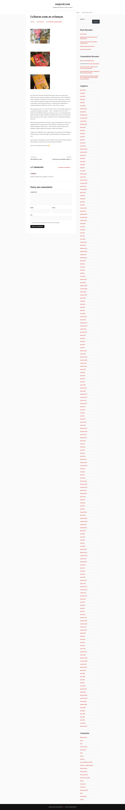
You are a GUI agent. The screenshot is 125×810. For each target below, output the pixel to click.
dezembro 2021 (83, 248)
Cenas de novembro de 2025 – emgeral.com (89, 71)
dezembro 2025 (83, 114)
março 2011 (82, 614)
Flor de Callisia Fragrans (88, 60)
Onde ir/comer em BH (87, 12)
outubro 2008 (83, 701)
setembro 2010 (83, 630)
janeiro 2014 (83, 515)
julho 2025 (82, 130)
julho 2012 (82, 567)
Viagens (77, 12)
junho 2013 (82, 536)
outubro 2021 (83, 254)
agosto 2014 (83, 496)
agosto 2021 (83, 260)
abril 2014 (82, 508)
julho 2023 (82, 195)
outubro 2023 (83, 186)
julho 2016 (82, 443)
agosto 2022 (83, 223)
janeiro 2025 (83, 145)
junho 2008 (82, 713)
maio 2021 (82, 270)
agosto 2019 (83, 335)
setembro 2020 (83, 294)
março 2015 (82, 477)
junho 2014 (82, 502)
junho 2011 (82, 605)
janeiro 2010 (83, 654)
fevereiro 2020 (83, 316)
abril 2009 (82, 682)
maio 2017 (82, 412)
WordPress (60, 806)
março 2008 (82, 723)
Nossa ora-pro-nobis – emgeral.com (88, 66)
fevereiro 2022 (83, 242)
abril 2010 (82, 645)
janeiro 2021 (83, 282)
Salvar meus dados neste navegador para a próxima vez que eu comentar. (46, 222)
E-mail (54, 207)
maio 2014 (82, 505)
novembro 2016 (83, 431)
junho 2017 (82, 409)
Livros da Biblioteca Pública (86, 762)
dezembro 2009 (83, 657)
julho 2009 (82, 673)
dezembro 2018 (83, 356)
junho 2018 (82, 375)
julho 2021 (82, 263)
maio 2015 (82, 471)
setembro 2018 (83, 366)
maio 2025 (82, 136)
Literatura (51, 21)
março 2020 (82, 313)
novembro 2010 (83, 623)
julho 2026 (82, 93)
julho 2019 (82, 338)
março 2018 (82, 384)
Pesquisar (82, 19)
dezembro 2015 (83, 462)
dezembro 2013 (83, 518)
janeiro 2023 (83, 211)
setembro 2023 (83, 189)
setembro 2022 (83, 220)
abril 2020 (82, 310)
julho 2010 (82, 636)
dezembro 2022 (83, 214)
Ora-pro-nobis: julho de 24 (86, 68)
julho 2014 (82, 499)
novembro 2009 (83, 661)
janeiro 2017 (83, 425)
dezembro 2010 (83, 620)
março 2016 (82, 456)
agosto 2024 (83, 155)
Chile (81, 743)
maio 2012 (82, 574)
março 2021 (82, 276)
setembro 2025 (83, 124)
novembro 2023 (83, 183)
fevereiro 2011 (83, 617)
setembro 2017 (83, 403)
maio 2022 (82, 232)
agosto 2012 (83, 564)
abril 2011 (82, 611)
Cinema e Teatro (83, 746)
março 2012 (82, 577)
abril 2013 (82, 543)
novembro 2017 (83, 397)
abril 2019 (82, 347)
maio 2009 (82, 679)
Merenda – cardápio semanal (86, 765)
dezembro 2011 (83, 586)
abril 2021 (82, 273)
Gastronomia (83, 749)
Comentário (34, 192)
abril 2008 (82, 719)
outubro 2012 (83, 558)
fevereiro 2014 (83, 512)
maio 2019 (82, 344)
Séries (81, 793)
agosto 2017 (83, 406)
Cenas (81, 740)
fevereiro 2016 (83, 459)
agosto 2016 (83, 440)
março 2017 (82, 418)
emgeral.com (62, 4)
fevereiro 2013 (83, 549)
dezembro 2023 (83, 180)
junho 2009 (82, 676)
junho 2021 (82, 266)
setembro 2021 (83, 257)
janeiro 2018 (83, 391)
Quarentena (83, 787)
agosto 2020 (83, 298)
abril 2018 (82, 381)
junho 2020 (82, 304)
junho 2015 (82, 468)
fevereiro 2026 (83, 108)
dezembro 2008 (83, 695)
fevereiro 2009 (83, 688)
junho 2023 (82, 198)
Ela (33, 21)
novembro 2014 (83, 487)
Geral (81, 752)
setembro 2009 (83, 667)
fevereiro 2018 (83, 387)
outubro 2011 (83, 592)
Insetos (81, 755)
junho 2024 (82, 161)
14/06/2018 (41, 21)
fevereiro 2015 (83, 481)
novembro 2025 (83, 117)
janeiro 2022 (83, 245)
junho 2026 (82, 96)
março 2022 (82, 239)
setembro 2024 (83, 152)
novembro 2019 (83, 325)
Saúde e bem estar (84, 790)
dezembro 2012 (83, 552)
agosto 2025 (83, 127)
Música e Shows (83, 768)
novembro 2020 (83, 288)
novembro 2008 (83, 698)
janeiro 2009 (83, 692)
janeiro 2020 (83, 319)
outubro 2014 (83, 490)
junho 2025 (82, 133)
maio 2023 (82, 201)
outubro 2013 (83, 524)
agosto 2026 (83, 90)
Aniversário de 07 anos (36, 159)
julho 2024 (82, 158)
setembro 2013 (83, 527)
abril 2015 (82, 474)
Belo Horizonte (83, 737)
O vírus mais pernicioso (87, 72)
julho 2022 (82, 226)
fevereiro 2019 (83, 350)
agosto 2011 (83, 598)
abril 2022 (82, 235)
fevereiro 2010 (83, 651)
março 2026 (82, 105)
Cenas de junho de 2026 (85, 49)
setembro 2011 (83, 595)
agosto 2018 (83, 369)
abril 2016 (82, 453)
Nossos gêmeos (58, 21)
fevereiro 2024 (83, 173)
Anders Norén (73, 806)
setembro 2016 (83, 437)
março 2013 (82, 546)
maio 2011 (82, 608)
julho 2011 (82, 602)
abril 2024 (82, 167)
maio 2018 (82, 378)
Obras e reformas (84, 774)
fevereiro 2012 (83, 580)
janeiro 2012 (83, 583)
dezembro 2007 (83, 726)
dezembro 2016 (83, 428)
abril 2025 (82, 139)
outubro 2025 (83, 121)
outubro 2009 (83, 664)
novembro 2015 (83, 465)
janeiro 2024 (83, 176)
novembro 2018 (83, 360)
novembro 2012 (83, 555)
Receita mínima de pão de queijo (87, 46)
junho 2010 (82, 639)
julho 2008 (82, 710)
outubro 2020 (83, 291)
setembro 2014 (83, 493)
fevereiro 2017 (83, 422)
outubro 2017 (83, 400)
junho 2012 (82, 571)
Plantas (81, 780)
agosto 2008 (83, 707)
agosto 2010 (83, 633)
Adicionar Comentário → (64, 167)
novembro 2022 (83, 217)
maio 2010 (82, 642)
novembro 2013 (83, 521)
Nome (32, 207)
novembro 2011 (83, 589)
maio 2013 (82, 539)
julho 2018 (82, 372)
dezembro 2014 (83, 484)
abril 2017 (82, 415)
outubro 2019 (83, 329)
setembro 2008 (83, 704)
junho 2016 (82, 446)
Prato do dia (83, 783)
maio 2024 (82, 164)
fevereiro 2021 (83, 279)
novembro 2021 (83, 251)
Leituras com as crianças (46, 16)
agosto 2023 (83, 192)
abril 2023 (82, 204)
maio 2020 (82, 307)
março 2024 (82, 170)
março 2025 (82, 142)
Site (31, 215)
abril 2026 (82, 102)
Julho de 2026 (83, 34)
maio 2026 (82, 99)
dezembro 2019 (83, 322)
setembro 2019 (83, 332)
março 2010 (82, 648)
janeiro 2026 (83, 111)
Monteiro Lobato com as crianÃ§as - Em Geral (41, 176)
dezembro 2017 (83, 394)
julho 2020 (82, 301)
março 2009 (82, 685)
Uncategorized (83, 796)
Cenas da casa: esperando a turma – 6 (61, 159)
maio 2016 (82, 449)
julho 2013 (82, 533)
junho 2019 (82, 341)
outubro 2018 (83, 363)
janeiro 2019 (83, 353)
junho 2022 (82, 229)
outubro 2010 (83, 626)
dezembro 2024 (83, 149)
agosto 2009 (83, 670)
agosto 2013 (83, 530)
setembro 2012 (83, 561)
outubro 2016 (83, 434)
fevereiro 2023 (83, 207)
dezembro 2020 (83, 285)
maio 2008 (82, 716)
